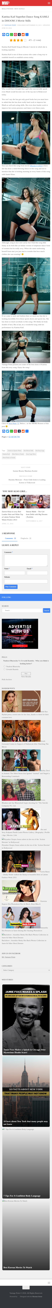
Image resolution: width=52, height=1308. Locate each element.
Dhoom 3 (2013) (36, 166)
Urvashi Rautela (12, 669)
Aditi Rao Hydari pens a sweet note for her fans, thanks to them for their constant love (25, 714)
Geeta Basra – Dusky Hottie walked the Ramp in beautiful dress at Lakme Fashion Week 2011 (26, 874)
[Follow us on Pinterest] (36, 597)
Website (7, 577)
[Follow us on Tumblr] (42, 597)
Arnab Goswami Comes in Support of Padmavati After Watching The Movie (25, 744)
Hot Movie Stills (28, 450)
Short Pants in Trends (9, 457)
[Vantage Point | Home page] (7, 3)
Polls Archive (7, 679)
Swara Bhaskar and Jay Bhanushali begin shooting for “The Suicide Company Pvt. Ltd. (25, 803)
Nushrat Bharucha (13, 666)
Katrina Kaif (6, 454)
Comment (8, 552)
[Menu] (49, 3)
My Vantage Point (8, 957)
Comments (10, 538)
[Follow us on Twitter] (33, 597)
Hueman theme (37, 1296)
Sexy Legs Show (31, 454)
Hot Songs (20, 9)
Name (7, 569)
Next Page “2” (14, 423)
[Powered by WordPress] (18, 1296)
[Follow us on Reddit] (49, 597)
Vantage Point (10, 25)
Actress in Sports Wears (14, 450)
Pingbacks (26, 538)
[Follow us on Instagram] (29, 597)
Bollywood (7, 9)
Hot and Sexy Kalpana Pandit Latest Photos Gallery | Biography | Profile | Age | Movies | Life (26, 832)
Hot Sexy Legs (40, 450)
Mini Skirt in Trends (18, 454)
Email (30, 569)
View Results (26, 677)
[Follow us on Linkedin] (46, 597)
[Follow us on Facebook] (39, 597)
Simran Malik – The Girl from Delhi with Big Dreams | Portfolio (36, 514)
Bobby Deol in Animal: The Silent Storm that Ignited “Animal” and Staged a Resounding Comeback (26, 773)
